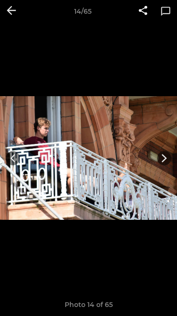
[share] (143, 11)
